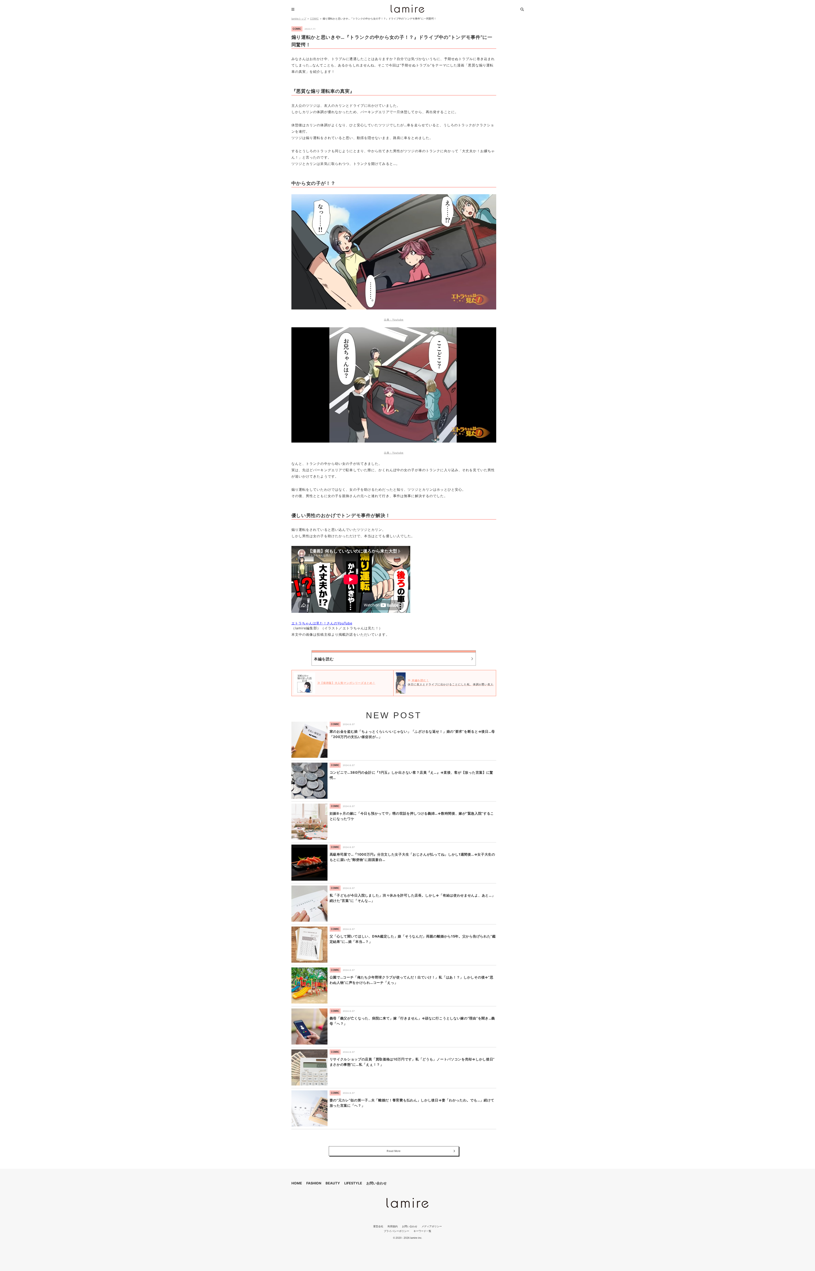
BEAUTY (333, 1183)
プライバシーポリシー (396, 1231)
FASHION (313, 1183)
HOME (296, 1183)
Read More (394, 1151)
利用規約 (393, 1226)
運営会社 (378, 1226)
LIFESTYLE (353, 1183)
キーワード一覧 (422, 1231)
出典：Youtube (393, 319)
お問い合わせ (376, 1183)
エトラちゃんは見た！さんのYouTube (321, 623)
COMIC (314, 18)
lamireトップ (298, 18)
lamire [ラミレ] (407, 8)
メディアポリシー (432, 1226)
